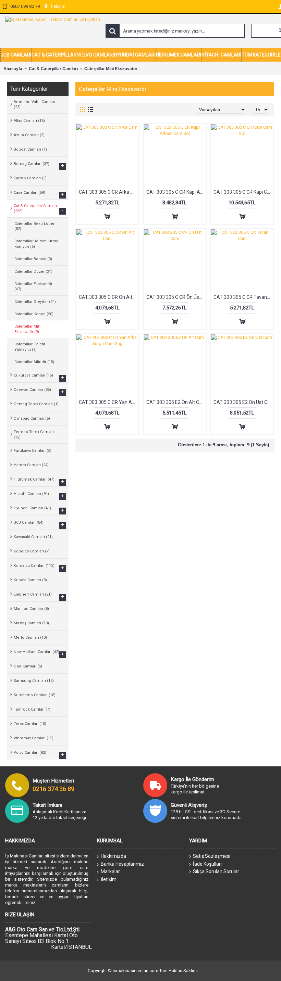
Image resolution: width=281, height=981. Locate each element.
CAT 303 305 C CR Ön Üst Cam (176, 297)
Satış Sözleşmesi (211, 856)
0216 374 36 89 (53, 788)
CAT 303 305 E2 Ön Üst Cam (243, 402)
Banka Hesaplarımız (122, 864)
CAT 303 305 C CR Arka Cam (108, 192)
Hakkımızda (113, 856)
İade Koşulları (207, 864)
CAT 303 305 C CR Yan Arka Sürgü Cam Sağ (108, 402)
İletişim (109, 879)
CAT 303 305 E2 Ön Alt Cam (176, 402)
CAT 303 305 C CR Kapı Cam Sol (243, 192)
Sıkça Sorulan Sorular (216, 871)
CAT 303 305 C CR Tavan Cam (243, 297)
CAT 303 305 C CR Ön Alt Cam (108, 297)
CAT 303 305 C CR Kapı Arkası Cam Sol (176, 192)
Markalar (110, 871)
